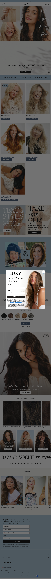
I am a (9, 290)
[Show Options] (24, 293)
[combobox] (16, 293)
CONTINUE (16, 296)
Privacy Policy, (12, 302)
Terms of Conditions (18, 302)
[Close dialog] (43, 272)
